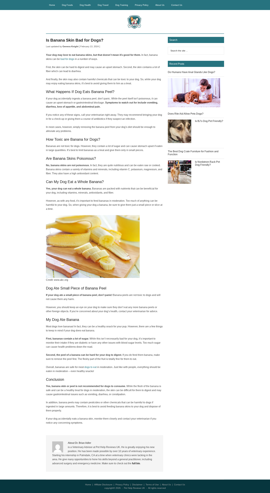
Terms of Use (152, 484)
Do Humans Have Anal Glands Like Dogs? (191, 72)
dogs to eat (90, 367)
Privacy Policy (122, 484)
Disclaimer (137, 484)
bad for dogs (67, 59)
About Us (166, 484)
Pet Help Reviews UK (135, 22)
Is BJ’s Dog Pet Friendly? (209, 121)
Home (88, 484)
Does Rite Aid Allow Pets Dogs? (185, 113)
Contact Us (179, 484)
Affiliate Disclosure (103, 484)
